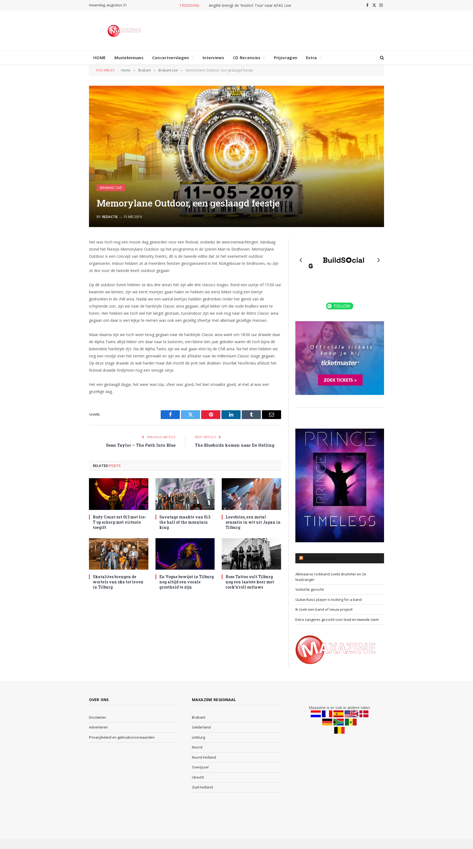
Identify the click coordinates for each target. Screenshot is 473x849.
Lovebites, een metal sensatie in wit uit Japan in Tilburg (253, 522)
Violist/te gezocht (309, 589)
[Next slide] (378, 260)
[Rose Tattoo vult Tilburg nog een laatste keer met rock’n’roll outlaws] (251, 554)
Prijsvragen (285, 57)
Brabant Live (111, 187)
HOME (99, 57)
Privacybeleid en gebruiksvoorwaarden (122, 737)
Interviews (213, 57)
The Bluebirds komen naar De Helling (235, 445)
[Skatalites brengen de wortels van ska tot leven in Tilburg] (118, 554)
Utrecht (198, 777)
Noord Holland (204, 757)
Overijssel (200, 767)
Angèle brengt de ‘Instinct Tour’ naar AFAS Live (250, 5)
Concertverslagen (170, 57)
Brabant (198, 717)
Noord (197, 747)
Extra (311, 57)
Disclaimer (97, 717)
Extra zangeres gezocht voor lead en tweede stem (337, 619)
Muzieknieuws (128, 57)
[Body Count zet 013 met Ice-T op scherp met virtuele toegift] (118, 494)
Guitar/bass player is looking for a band (328, 599)
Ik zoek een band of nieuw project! (324, 609)
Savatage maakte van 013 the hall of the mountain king (184, 522)
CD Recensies (247, 57)
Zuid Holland (202, 787)
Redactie (110, 216)
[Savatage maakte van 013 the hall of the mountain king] (185, 494)
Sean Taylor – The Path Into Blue (140, 445)
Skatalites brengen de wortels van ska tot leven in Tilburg (118, 582)
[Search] (381, 57)
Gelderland (201, 727)
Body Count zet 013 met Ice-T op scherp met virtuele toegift (119, 522)
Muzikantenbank (320, 558)
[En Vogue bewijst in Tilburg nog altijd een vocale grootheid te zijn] (185, 554)
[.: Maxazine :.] (125, 30)
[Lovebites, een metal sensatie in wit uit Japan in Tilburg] (251, 494)
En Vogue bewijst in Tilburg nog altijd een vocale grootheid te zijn (186, 582)
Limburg (198, 737)
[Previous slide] (301, 260)
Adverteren (98, 727)
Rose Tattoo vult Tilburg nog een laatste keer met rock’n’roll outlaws (250, 582)
